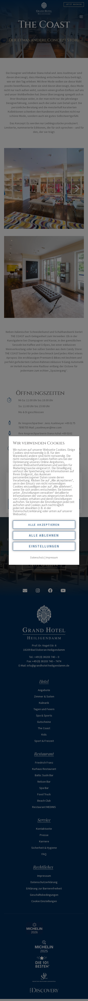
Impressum (52, 557)
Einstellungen (44, 546)
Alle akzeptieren (44, 524)
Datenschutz (37, 557)
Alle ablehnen (44, 535)
